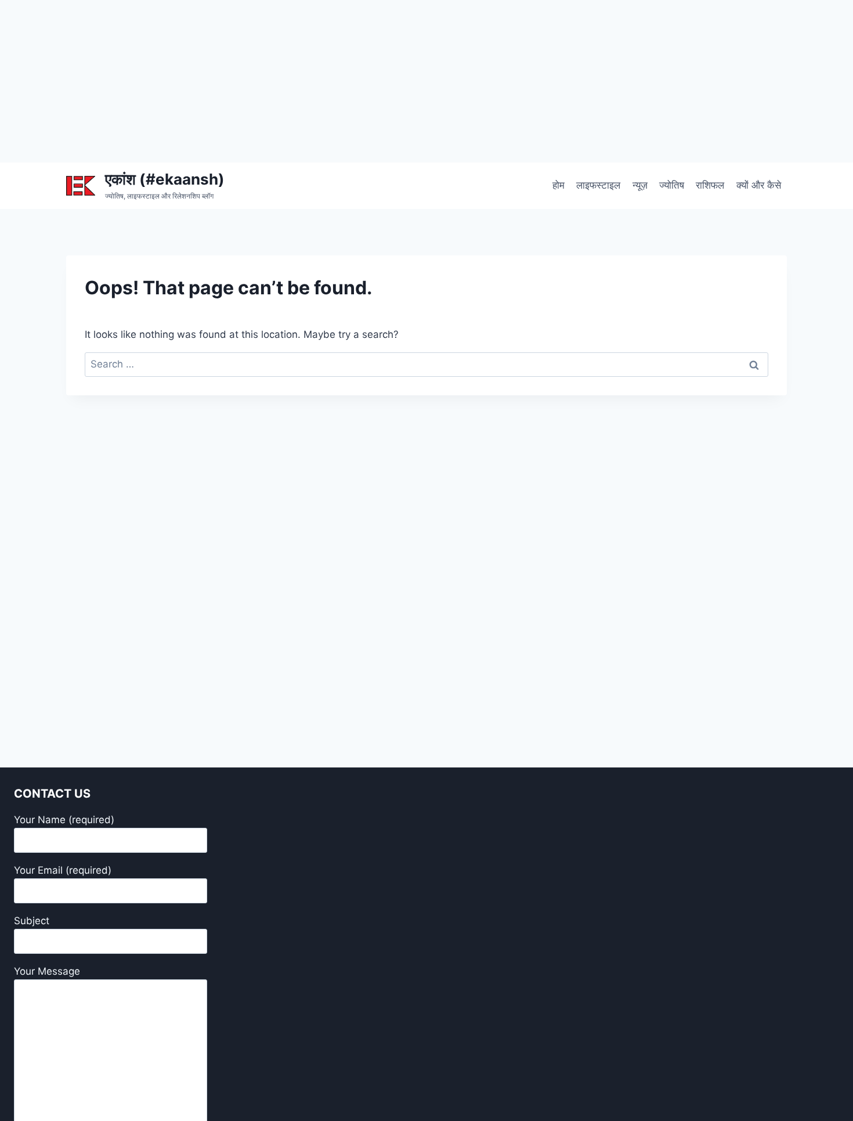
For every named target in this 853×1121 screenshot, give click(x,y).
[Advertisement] (348, 81)
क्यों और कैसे (758, 185)
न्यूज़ (640, 185)
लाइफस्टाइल (598, 185)
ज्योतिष (671, 185)
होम (558, 185)
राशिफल (710, 185)
